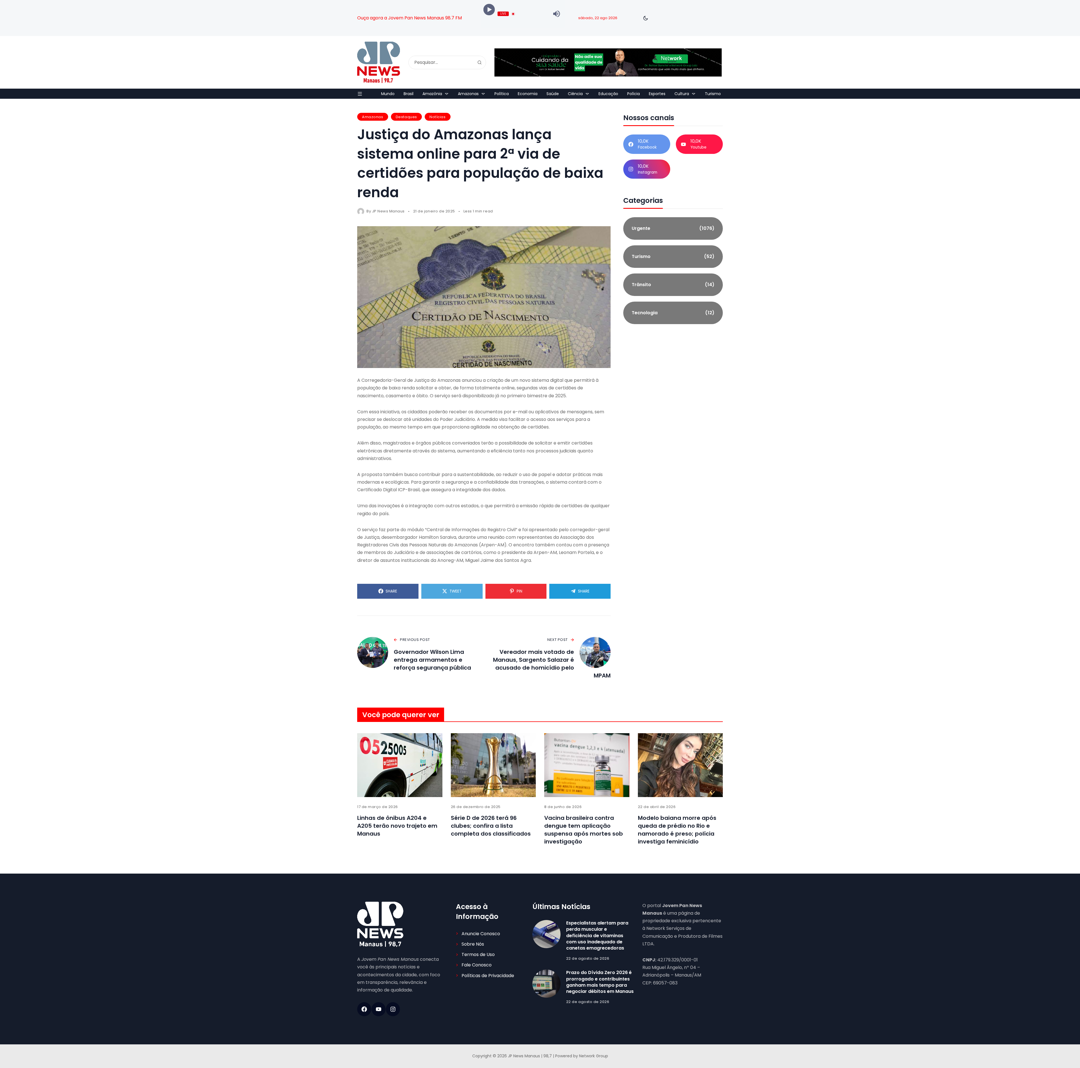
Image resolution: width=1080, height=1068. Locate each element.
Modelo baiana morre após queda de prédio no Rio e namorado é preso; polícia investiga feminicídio (677, 829)
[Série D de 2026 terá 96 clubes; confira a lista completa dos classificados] (493, 765)
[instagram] (393, 1009)
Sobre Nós (473, 944)
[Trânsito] (673, 284)
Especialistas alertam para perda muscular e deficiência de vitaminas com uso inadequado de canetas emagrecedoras (597, 936)
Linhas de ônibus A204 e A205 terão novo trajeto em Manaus (397, 826)
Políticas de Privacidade (488, 975)
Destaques (406, 117)
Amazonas (372, 117)
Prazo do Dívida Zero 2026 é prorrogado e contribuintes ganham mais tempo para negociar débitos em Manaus (600, 982)
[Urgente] (673, 228)
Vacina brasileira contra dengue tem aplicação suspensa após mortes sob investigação (583, 829)
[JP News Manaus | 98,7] (378, 62)
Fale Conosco (477, 965)
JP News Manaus (388, 211)
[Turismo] (673, 256)
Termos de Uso (478, 954)
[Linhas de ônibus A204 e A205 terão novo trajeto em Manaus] (399, 765)
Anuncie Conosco (481, 933)
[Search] (479, 62)
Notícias (437, 117)
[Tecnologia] (673, 313)
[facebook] (364, 1009)
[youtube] (379, 1009)
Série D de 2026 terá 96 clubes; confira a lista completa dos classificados (491, 826)
